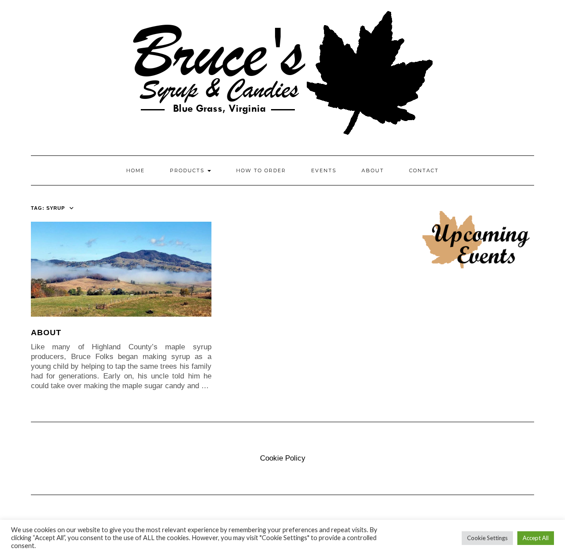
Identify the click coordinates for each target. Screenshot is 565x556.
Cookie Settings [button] (487, 537)
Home (135, 170)
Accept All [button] (536, 537)
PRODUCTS (188, 170)
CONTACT (424, 170)
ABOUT (373, 170)
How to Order (261, 170)
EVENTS (323, 170)
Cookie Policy (282, 458)
